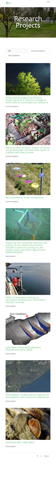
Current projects (38, 51)
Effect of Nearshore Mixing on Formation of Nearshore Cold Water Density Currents (26, 300)
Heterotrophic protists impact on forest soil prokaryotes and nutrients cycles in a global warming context (28, 150)
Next (46, 456)
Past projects (14, 55)
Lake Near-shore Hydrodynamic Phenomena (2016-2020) (23, 348)
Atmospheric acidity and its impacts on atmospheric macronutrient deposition (27, 396)
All (9, 51)
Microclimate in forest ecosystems (25, 197)
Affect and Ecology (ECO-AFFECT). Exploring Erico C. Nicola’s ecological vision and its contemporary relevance (27, 100)
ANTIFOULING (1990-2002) (20, 442)
